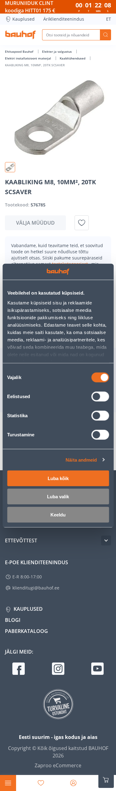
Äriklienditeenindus (63, 19)
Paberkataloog (26, 631)
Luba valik (58, 496)
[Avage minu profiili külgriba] (73, 783)
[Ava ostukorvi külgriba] (106, 780)
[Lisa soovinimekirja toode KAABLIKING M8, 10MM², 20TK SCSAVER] (82, 222)
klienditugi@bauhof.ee (35, 588)
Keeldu (58, 514)
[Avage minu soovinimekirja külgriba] (41, 783)
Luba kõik (58, 478)
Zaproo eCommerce (58, 765)
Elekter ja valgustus (57, 51)
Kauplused (23, 19)
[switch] (100, 397)
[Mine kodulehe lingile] (20, 34)
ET (108, 19)
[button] (10, 167)
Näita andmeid (81, 459)
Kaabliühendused (73, 58)
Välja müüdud (35, 222)
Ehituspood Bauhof (19, 51)
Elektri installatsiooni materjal (28, 58)
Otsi (105, 34)
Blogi (12, 620)
